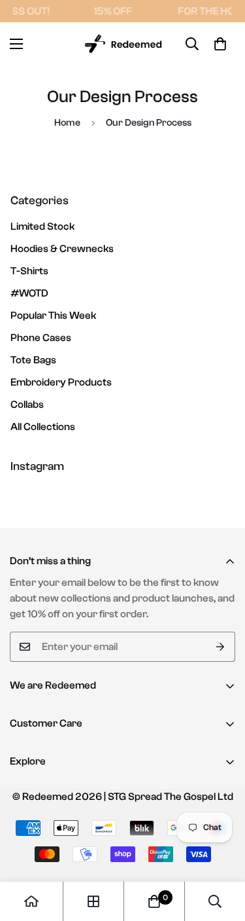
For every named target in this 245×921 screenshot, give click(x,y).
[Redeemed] (122, 44)
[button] (220, 44)
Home (67, 122)
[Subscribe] (220, 647)
